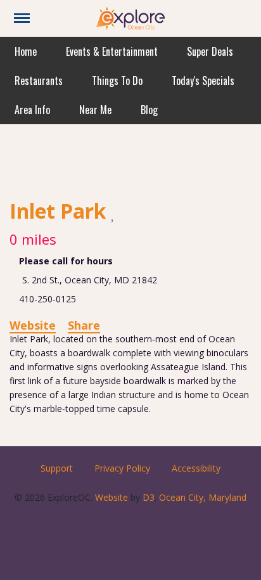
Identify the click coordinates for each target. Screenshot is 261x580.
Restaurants (39, 80)
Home (26, 51)
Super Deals (210, 51)
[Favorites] (114, 212)
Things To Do (117, 80)
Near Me (95, 109)
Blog (149, 109)
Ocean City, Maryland (202, 497)
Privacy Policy (122, 468)
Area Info (32, 109)
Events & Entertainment (112, 51)
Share (84, 325)
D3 (149, 497)
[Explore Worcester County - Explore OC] (130, 17)
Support (57, 468)
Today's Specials (203, 80)
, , (89, 280)
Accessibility (196, 468)
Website (33, 325)
